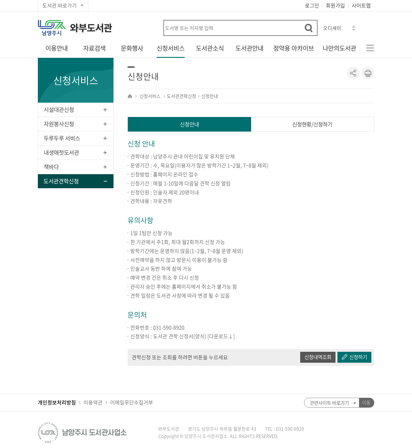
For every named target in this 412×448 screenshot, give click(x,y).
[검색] (308, 27)
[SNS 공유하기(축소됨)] (353, 72)
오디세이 (332, 27)
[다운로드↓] (221, 336)
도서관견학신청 (61, 181)
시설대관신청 (59, 109)
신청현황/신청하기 (312, 124)
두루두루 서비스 (62, 138)
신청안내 (189, 124)
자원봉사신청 (59, 124)
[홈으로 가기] (130, 96)
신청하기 (358, 357)
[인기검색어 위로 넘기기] (353, 26)
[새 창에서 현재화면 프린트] (367, 72)
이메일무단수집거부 (131, 402)
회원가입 (335, 5)
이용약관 (93, 402)
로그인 (312, 5)
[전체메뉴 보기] (370, 48)
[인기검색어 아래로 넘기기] (353, 30)
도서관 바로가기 (59, 5)
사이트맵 (361, 5)
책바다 (51, 167)
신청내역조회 (317, 357)
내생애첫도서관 (61, 152)
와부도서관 (91, 28)
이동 (366, 402)
